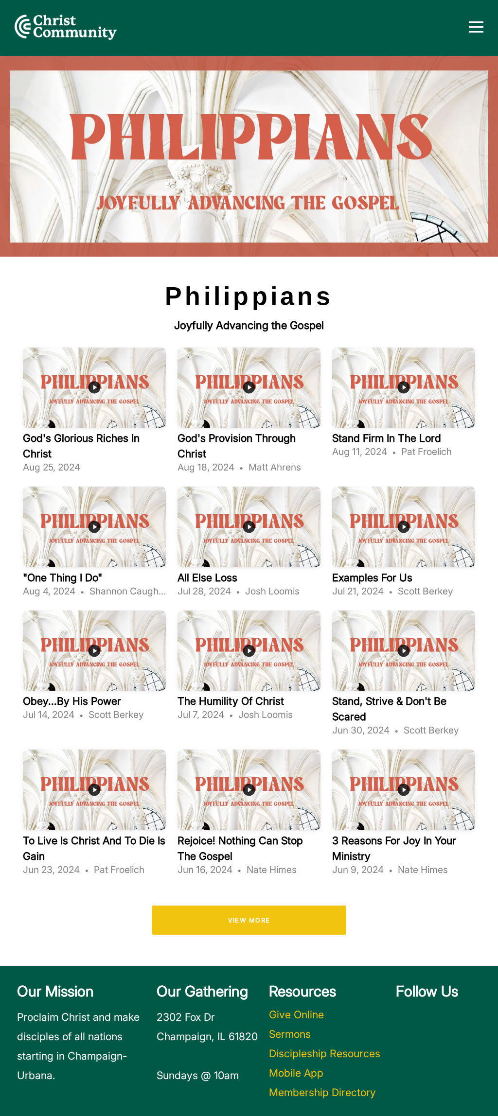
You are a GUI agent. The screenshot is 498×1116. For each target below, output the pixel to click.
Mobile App (296, 1072)
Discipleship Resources (324, 1053)
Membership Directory (322, 1092)
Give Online (296, 1014)
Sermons (290, 1034)
